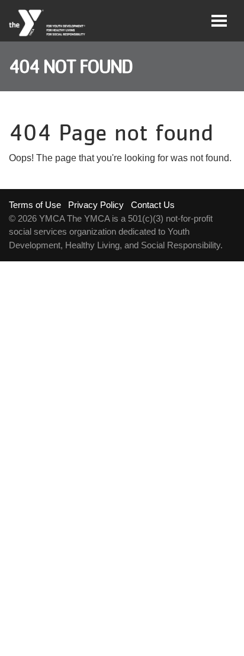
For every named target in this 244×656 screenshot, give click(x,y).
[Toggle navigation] (219, 20)
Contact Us (153, 205)
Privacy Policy (96, 205)
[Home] (47, 23)
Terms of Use (35, 205)
